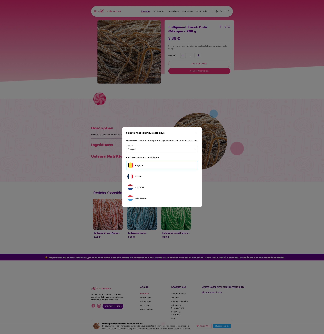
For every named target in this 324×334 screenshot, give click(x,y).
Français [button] (131, 149)
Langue (130, 145)
